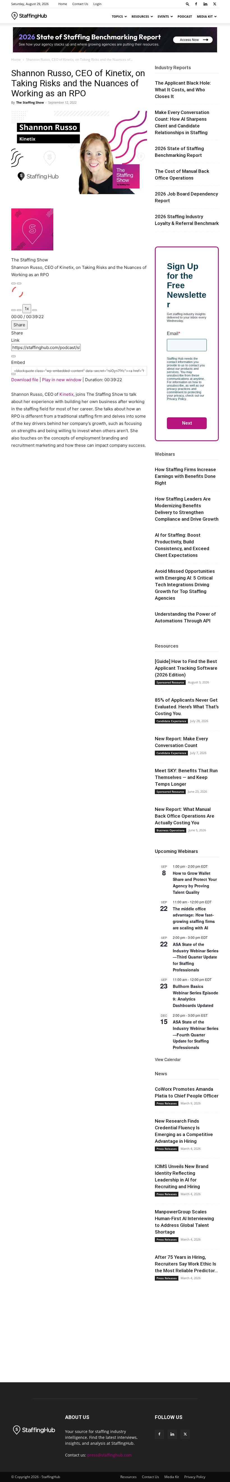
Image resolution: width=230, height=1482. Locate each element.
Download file (24, 379)
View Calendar (168, 1059)
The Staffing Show (30, 102)
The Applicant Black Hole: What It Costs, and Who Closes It (183, 89)
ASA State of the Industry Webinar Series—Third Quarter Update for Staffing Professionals (196, 957)
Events (163, 16)
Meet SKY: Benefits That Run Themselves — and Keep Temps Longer (186, 777)
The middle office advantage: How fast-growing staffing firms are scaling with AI (194, 918)
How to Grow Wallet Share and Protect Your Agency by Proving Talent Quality (195, 882)
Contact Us (80, 4)
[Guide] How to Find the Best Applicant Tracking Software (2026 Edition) (186, 668)
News (161, 1073)
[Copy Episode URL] (13, 356)
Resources (140, 16)
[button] (187, 4)
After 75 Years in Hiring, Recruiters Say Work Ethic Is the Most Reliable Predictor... (186, 1263)
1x (27, 308)
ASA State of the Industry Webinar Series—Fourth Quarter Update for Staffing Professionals (196, 1034)
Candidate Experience (171, 721)
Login (97, 4)
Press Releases (167, 1103)
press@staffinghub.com (109, 1455)
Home (62, 4)
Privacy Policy (194, 1476)
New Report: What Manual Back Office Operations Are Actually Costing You (184, 815)
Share (19, 324)
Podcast (185, 16)
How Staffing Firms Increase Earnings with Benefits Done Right (185, 476)
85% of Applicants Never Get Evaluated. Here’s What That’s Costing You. (187, 706)
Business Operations (171, 830)
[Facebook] (196, 4)
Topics (117, 16)
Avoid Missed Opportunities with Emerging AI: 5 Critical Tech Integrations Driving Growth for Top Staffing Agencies (185, 584)
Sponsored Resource (170, 682)
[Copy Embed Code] (13, 374)
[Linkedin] (205, 4)
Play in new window (61, 379)
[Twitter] (214, 4)
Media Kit (205, 16)
